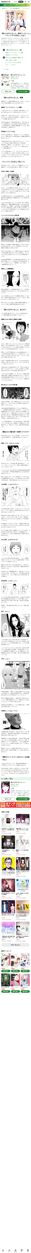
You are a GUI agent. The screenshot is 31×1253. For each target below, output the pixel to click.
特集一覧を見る (15, 945)
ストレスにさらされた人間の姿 (13, 62)
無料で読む (5, 971)
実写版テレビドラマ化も (11, 55)
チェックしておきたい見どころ (14, 57)
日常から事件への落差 (11, 60)
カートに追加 (24, 91)
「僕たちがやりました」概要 (13, 50)
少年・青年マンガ (14, 78)
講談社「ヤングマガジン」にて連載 (14, 52)
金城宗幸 (12, 76)
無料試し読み (8, 91)
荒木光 (17, 76)
